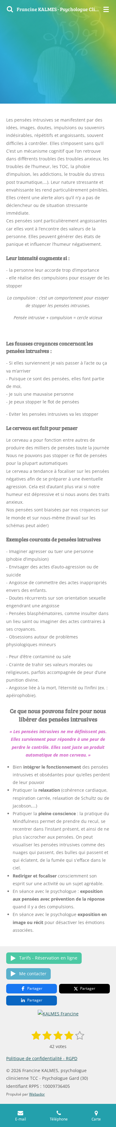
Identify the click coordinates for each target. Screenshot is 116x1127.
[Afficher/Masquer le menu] (106, 9)
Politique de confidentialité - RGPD (41, 1058)
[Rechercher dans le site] (10, 9)
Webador (37, 1094)
